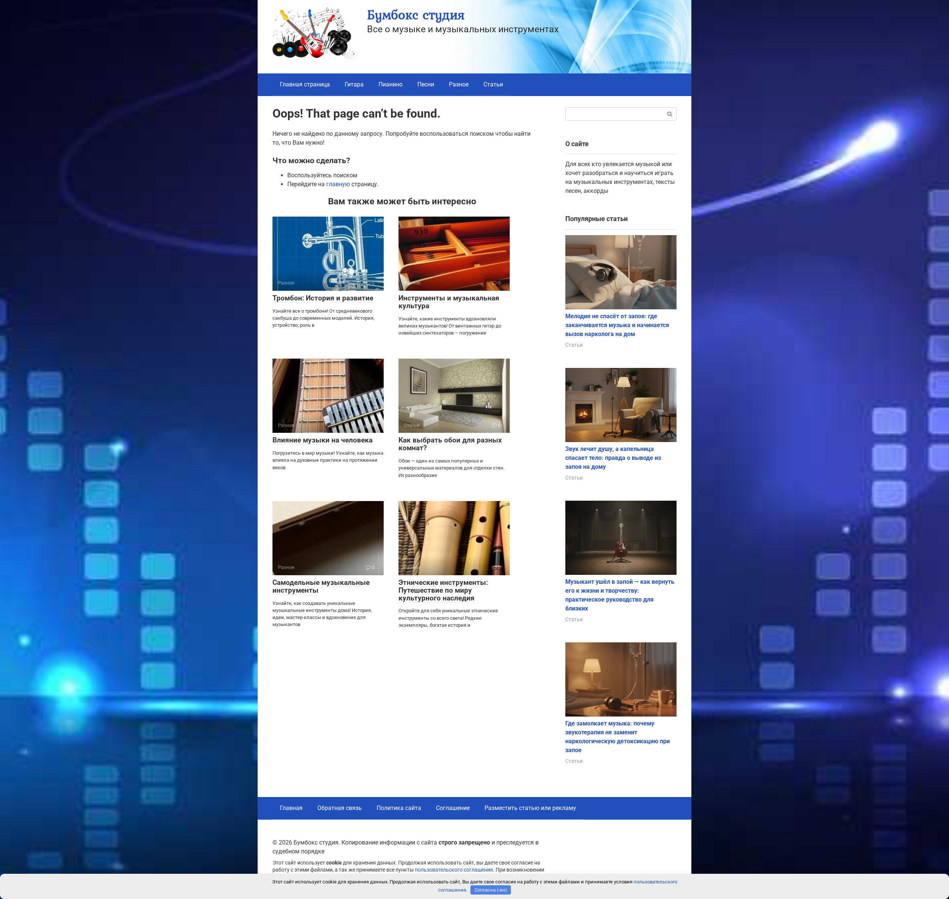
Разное (459, 84)
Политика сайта (399, 807)
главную (338, 184)
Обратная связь (339, 807)
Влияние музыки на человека (322, 440)
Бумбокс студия (415, 14)
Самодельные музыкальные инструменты (321, 586)
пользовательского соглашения (454, 870)
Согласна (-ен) (490, 890)
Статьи (493, 84)
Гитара (354, 84)
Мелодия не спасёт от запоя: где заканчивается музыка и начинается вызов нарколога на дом (617, 325)
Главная (291, 807)
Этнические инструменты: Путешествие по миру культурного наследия (443, 590)
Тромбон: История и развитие (322, 298)
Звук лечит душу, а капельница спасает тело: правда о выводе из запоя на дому (613, 457)
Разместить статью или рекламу (530, 807)
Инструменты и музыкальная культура (449, 302)
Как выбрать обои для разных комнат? (450, 444)
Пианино (390, 84)
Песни (425, 84)
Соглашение (453, 807)
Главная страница (305, 84)
